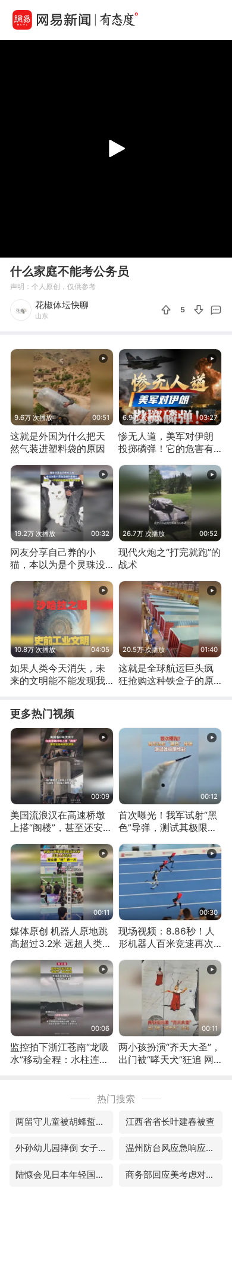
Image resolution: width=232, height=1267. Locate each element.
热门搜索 (116, 1099)
